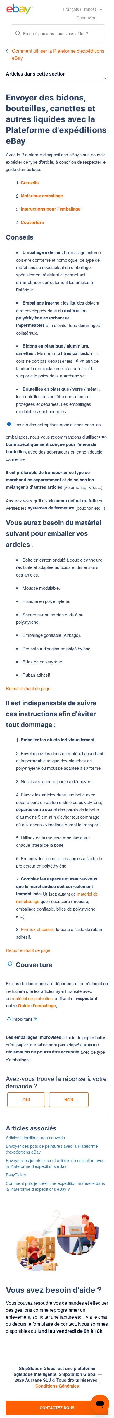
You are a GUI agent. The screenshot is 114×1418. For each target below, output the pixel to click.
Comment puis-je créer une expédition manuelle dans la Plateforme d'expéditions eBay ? (55, 1186)
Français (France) (80, 9)
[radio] (26, 1099)
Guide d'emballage (37, 1005)
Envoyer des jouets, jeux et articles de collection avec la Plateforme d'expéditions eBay (55, 1163)
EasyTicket (16, 1175)
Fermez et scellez (38, 929)
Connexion (86, 17)
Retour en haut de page (28, 688)
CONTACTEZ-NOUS (57, 1407)
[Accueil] (20, 8)
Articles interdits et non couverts (35, 1137)
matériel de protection (32, 998)
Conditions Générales (57, 1386)
